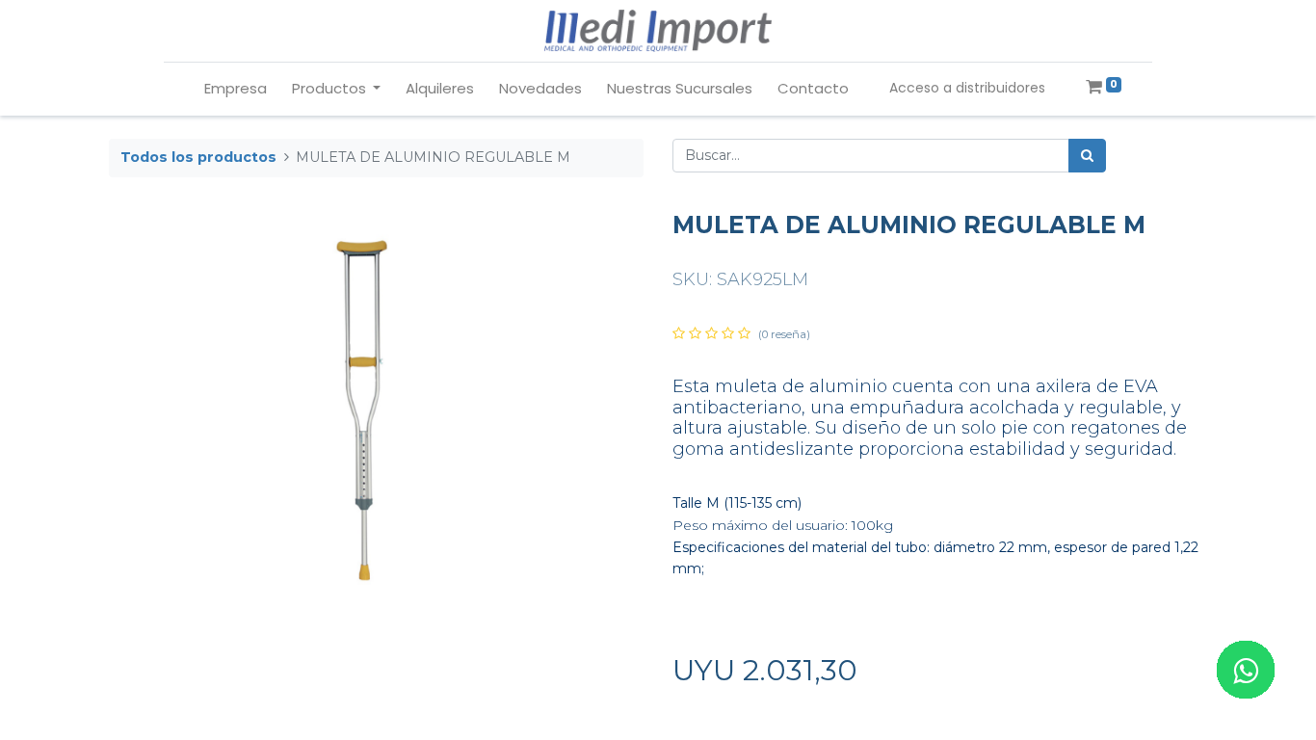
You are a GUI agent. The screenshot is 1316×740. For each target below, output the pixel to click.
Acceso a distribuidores (967, 87)
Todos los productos (198, 157)
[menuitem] (236, 89)
